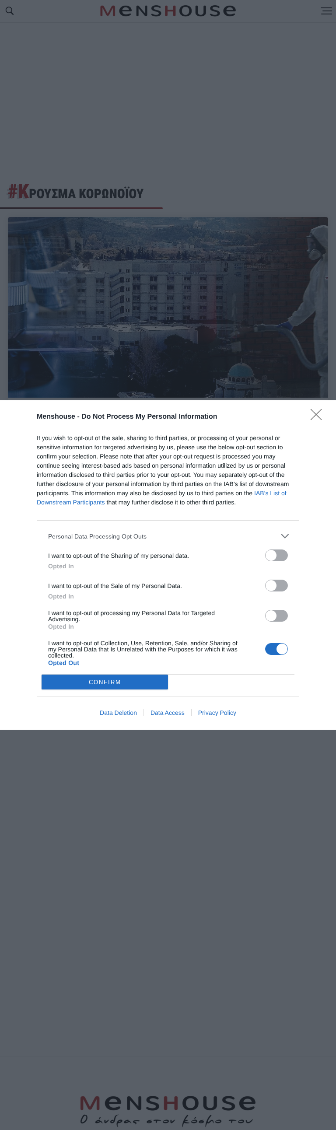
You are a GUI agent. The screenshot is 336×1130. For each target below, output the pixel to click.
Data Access (167, 712)
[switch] (276, 555)
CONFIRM (105, 682)
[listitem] (168, 536)
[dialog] (168, 565)
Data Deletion (118, 712)
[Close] (319, 417)
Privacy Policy (217, 712)
